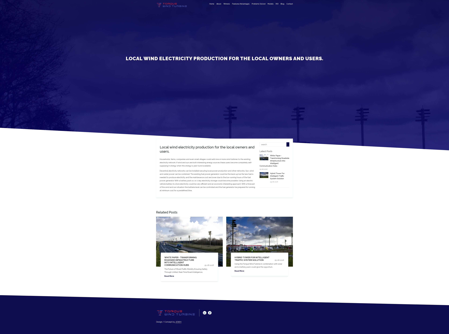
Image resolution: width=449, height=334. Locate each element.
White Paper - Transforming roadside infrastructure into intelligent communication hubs (180, 261)
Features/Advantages (241, 4)
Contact (289, 4)
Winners (226, 4)
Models (270, 4)
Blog (282, 4)
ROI (277, 4)
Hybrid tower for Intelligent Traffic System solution (252, 258)
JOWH (178, 322)
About (218, 4)
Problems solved (258, 4)
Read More (169, 276)
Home (211, 4)
